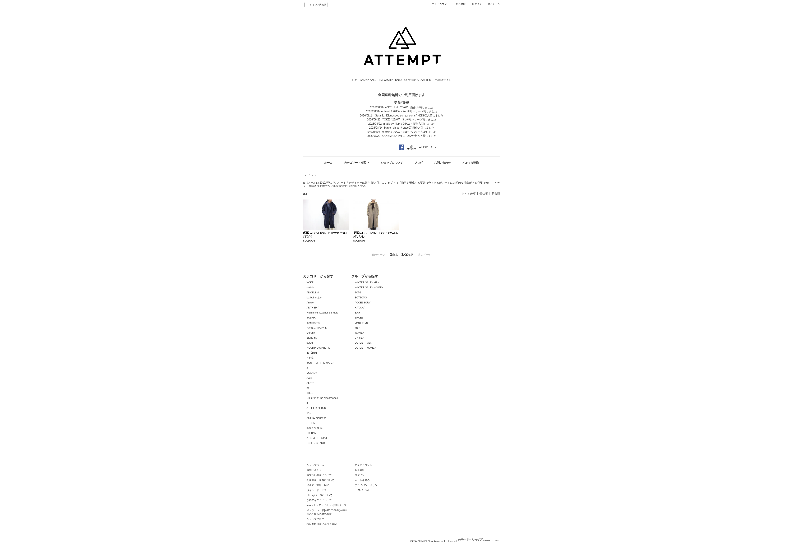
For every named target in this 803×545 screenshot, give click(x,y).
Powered (452, 541)
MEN (357, 327)
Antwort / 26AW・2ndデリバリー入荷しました (409, 111)
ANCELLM (313, 292)
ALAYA (310, 382)
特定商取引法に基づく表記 (322, 524)
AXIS (309, 377)
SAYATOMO (313, 322)
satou (310, 342)
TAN (309, 413)
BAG (357, 312)
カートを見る (362, 480)
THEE (310, 392)
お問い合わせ (442, 162)
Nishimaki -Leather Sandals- (323, 312)
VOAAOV (312, 372)
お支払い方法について (319, 475)
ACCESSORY (363, 302)
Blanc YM (312, 337)
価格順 (483, 193)
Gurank (311, 332)
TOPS (358, 292)
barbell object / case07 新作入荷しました (409, 127)
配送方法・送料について (320, 480)
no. (308, 387)
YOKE (310, 282)
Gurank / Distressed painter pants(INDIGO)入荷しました (409, 115)
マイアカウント (440, 4)
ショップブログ (315, 519)
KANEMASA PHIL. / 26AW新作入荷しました (409, 135)
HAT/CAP (360, 307)
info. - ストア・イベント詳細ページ (326, 505)
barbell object (314, 297)
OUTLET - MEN (363, 342)
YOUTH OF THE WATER (320, 362)
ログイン (477, 4)
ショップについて (392, 162)
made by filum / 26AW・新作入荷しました (409, 123)
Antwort (311, 302)
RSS (357, 490)
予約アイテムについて (319, 500)
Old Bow (311, 433)
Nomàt (310, 357)
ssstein (311, 287)
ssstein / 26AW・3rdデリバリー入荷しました (409, 131)
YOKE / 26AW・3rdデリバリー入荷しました (409, 119)
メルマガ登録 (470, 162)
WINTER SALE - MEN (367, 282)
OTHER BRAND (316, 443)
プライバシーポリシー (367, 485)
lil (307, 403)
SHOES (359, 317)
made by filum (314, 428)
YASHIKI (311, 317)
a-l (316, 175)
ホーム (328, 162)
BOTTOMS (361, 297)
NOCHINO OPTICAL (318, 347)
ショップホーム (315, 465)
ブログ (418, 162)
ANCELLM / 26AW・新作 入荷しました (409, 107)
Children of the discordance (322, 398)
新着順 (496, 193)
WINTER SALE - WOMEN (369, 287)
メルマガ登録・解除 (318, 485)
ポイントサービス (317, 490)
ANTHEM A (313, 307)
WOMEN (359, 332)
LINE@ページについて (319, 495)
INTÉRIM (312, 352)
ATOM (365, 490)
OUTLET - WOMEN (365, 347)
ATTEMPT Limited (317, 438)
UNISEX (359, 337)
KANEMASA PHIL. (317, 327)
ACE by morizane (316, 418)
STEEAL (311, 423)
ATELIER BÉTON (316, 408)
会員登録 (461, 4)
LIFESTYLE (361, 322)
